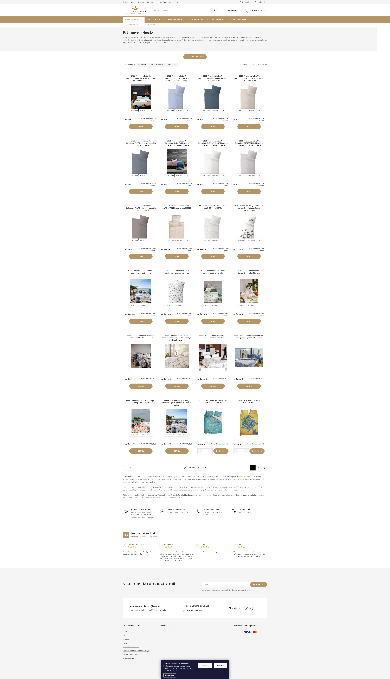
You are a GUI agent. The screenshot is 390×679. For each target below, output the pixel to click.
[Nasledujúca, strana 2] (258, 467)
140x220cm (252, 240)
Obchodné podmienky (164, 2)
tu (176, 670)
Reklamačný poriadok (130, 654)
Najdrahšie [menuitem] (142, 64)
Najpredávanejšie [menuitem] (158, 64)
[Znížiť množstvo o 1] (200, 451)
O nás (125, 2)
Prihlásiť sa (259, 584)
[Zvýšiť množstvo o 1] (210, 451)
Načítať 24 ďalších (196, 468)
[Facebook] (246, 608)
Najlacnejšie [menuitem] (130, 64)
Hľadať (214, 10)
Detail (141, 126)
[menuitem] (134, 19)
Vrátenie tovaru (128, 658)
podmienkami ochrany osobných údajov (237, 590)
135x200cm (134, 110)
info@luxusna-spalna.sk (197, 606)
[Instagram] (251, 608)
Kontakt (150, 2)
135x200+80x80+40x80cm (175, 240)
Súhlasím (220, 666)
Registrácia (262, 2)
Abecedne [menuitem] (172, 64)
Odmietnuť (205, 666)
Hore (130, 468)
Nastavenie (169, 675)
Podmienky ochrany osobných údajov (136, 651)
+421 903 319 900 (230, 10)
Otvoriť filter (195, 56)
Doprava (141, 2)
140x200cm (144, 110)
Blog (132, 2)
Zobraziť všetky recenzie (149, 537)
